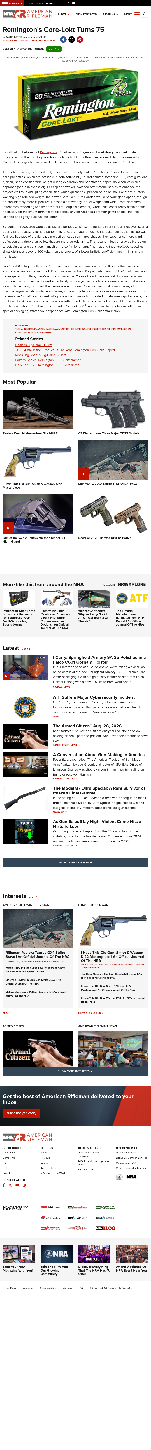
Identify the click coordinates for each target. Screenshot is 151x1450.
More (25, 649)
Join (30, 3)
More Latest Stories (90, 862)
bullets (96, 329)
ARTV (5, 1013)
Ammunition (17, 40)
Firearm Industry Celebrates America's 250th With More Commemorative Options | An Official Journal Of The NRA (55, 619)
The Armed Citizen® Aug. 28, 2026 (87, 726)
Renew (40, 3)
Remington (45, 332)
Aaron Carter (45, 329)
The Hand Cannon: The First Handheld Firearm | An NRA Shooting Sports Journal (111, 976)
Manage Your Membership (131, 1168)
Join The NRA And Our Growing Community (54, 1270)
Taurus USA (12, 961)
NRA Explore (85, 1170)
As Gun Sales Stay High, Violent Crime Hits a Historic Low (97, 824)
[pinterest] (80, 37)
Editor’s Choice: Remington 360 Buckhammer (48, 360)
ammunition (62, 329)
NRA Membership (126, 1153)
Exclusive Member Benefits (131, 1158)
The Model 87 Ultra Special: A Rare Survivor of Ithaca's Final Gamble (99, 790)
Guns (63, 812)
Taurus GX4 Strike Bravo (35, 961)
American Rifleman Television (26, 905)
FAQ (5, 1163)
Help (5, 1168)
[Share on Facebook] (63, 37)
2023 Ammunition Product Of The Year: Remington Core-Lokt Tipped (65, 350)
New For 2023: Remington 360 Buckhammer (47, 364)
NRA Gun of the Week (53, 1173)
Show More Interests (95, 1071)
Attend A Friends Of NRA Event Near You (131, 1268)
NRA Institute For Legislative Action (94, 1162)
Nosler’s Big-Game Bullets (33, 345)
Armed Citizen (61, 745)
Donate (50, 3)
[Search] (144, 14)
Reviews (109, 14)
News (62, 14)
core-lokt (21, 332)
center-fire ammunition (116, 329)
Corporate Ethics (48, 1288)
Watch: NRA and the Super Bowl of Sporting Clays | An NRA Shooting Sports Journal (36, 970)
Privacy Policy (9, 1288)
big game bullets (81, 329)
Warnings (67, 1288)
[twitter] (71, 37)
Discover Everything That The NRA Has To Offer (94, 1270)
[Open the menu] (137, 14)
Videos (44, 1163)
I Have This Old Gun (93, 905)
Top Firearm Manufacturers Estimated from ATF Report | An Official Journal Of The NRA (130, 618)
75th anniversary (25, 329)
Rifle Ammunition (35, 40)
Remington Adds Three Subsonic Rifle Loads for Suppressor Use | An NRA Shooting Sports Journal (19, 618)
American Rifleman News (97, 1026)
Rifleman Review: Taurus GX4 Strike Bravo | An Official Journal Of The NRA (38, 954)
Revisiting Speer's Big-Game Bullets (40, 355)
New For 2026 (86, 14)
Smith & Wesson (114, 964)
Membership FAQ (126, 1163)
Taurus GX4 (57, 961)
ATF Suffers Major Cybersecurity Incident (94, 697)
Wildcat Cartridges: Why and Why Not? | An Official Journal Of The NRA (93, 616)
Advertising (9, 1153)
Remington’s (48, 152)
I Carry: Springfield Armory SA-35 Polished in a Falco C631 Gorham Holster (99, 659)
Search (7, 1173)
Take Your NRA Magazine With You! (18, 1268)
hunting (33, 332)
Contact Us (9, 1158)
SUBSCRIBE (21, 1113)
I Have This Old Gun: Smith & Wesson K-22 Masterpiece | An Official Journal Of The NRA (112, 956)
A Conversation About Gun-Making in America (99, 754)
